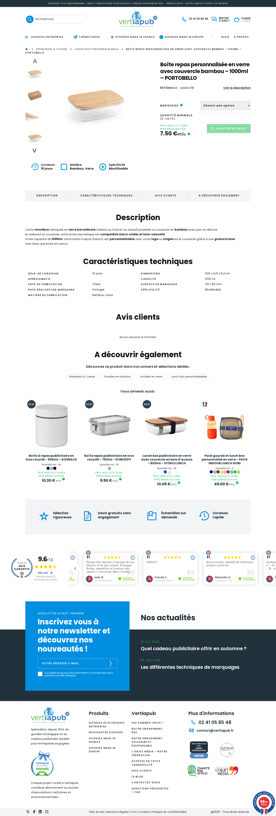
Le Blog (137, 776)
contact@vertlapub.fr (215, 730)
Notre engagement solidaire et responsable (147, 742)
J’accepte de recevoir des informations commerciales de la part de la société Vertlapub (78, 674)
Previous (34, 61)
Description (47, 195)
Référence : (169, 88)
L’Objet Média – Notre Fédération (149, 753)
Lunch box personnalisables (97, 49)
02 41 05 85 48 (214, 722)
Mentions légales (118, 812)
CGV (134, 812)
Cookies (144, 812)
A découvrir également (219, 195)
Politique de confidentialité (169, 812)
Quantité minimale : (177, 115)
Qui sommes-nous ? (148, 723)
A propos (241, 37)
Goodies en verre (151, 376)
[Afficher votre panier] (237, 19)
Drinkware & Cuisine (52, 49)
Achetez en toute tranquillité (146, 763)
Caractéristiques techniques (106, 195)
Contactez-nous (146, 782)
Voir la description (237, 88)
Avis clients (165, 195)
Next (34, 150)
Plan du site (96, 812)
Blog (225, 37)
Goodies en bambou (117, 376)
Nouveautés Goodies (106, 732)
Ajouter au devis (231, 128)
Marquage (171, 105)
